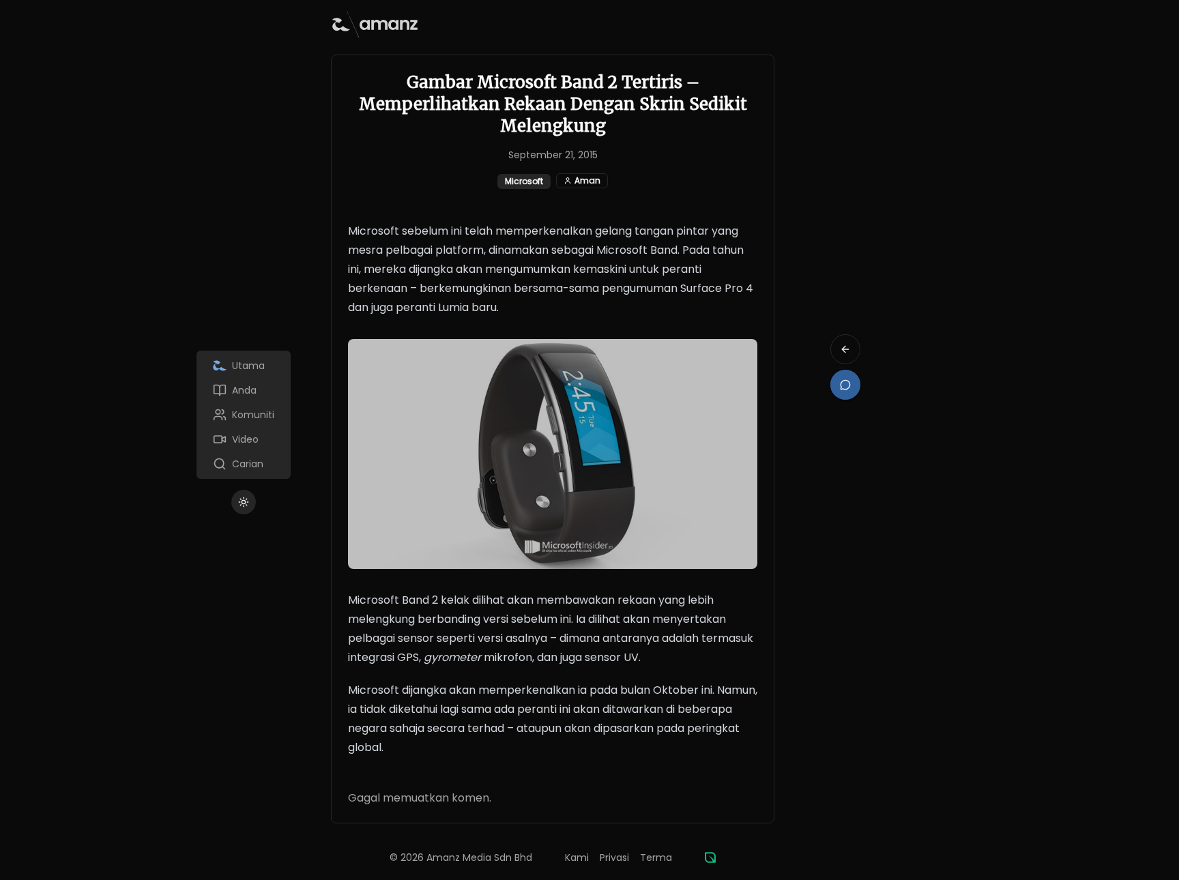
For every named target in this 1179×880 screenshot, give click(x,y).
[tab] (243, 365)
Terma (656, 857)
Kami (577, 857)
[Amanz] (710, 857)
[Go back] (845, 349)
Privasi (614, 857)
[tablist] (243, 415)
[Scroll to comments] (845, 385)
